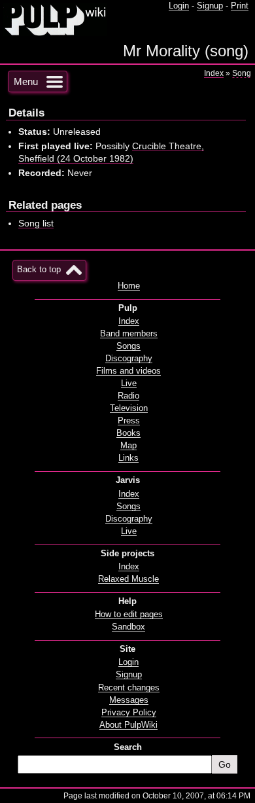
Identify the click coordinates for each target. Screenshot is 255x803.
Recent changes (129, 687)
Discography (128, 358)
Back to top (39, 269)
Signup (210, 5)
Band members (129, 333)
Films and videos (128, 371)
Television (129, 408)
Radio (128, 396)
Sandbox (128, 627)
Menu (26, 82)
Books (128, 433)
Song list (36, 223)
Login (179, 5)
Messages (128, 700)
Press (129, 420)
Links (128, 458)
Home (129, 286)
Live (129, 383)
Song (241, 73)
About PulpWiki (128, 725)
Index (214, 73)
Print (239, 5)
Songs (128, 346)
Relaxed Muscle (128, 579)
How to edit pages (129, 614)
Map (128, 445)
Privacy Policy (128, 712)
